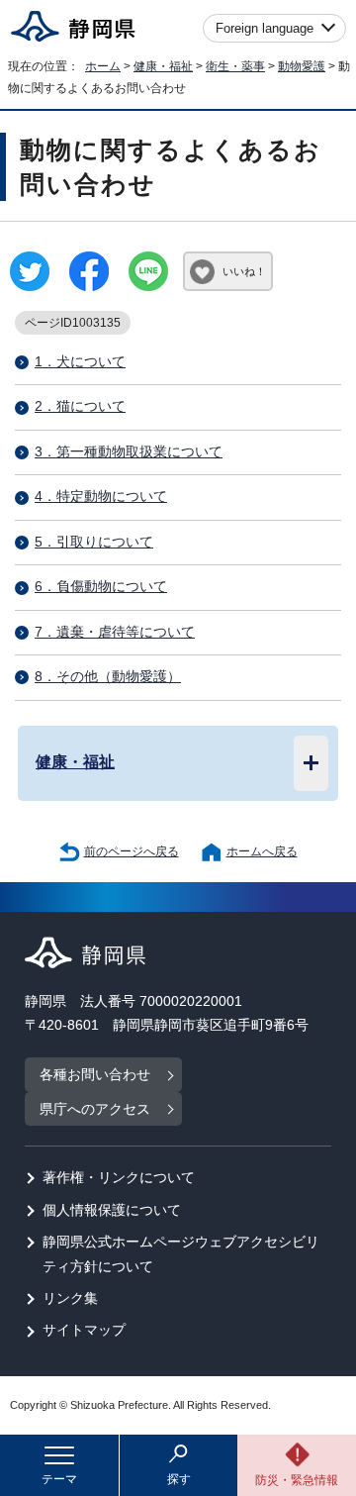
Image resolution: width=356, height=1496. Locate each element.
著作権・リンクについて (119, 1177)
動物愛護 (301, 66)
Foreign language (264, 28)
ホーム (103, 66)
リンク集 (70, 1298)
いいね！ (244, 271)
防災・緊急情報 (296, 1480)
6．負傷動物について (101, 586)
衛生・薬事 (235, 66)
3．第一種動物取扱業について (128, 452)
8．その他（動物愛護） (108, 676)
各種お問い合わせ (95, 1074)
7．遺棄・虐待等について (115, 632)
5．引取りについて (94, 542)
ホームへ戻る (262, 851)
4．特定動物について (101, 496)
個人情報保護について (112, 1210)
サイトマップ (84, 1330)
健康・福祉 (163, 66)
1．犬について (80, 361)
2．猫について (80, 406)
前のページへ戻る (131, 851)
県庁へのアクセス (95, 1109)
